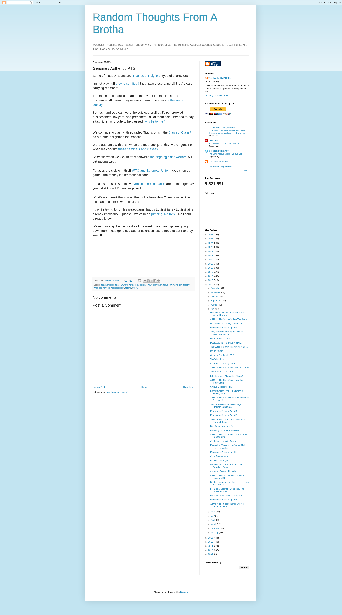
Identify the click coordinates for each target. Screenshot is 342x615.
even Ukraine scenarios (148, 184)
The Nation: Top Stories (220, 167)
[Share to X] (152, 281)
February (215, 528)
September (216, 300)
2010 (211, 550)
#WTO (135, 288)
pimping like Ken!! (164, 214)
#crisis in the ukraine (138, 285)
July (213, 309)
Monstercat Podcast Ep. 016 (223, 415)
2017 (211, 272)
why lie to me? (154, 121)
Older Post (188, 387)
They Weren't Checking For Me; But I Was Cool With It (227, 333)
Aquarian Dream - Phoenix (223, 471)
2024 (211, 243)
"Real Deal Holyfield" (146, 76)
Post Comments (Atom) (117, 392)
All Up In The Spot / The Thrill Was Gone (229, 367)
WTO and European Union (151, 170)
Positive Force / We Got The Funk (226, 495)
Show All (246, 171)
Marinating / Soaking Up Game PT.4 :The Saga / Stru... (227, 446)
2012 (211, 542)
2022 (211, 251)
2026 (211, 234)
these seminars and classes (138, 149)
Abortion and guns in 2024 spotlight (224, 143)
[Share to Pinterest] (158, 281)
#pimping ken (176, 285)
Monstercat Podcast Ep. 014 (223, 500)
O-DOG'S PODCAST (219, 151)
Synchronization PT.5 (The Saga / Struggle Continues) (226, 405)
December (216, 288)
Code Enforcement (219, 456)
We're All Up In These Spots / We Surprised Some (226, 465)
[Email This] (145, 281)
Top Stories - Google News (222, 127)
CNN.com (213, 140)
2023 (211, 247)
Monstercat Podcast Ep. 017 (223, 411)
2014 (211, 284)
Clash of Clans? (180, 132)
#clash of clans (107, 285)
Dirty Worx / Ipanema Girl (222, 426)
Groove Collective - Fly (221, 387)
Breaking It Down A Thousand (224, 430)
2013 (211, 538)
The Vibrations (217, 359)
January (215, 532)
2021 (211, 255)
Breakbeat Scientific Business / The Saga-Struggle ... (227, 490)
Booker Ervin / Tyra (219, 460)
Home (144, 387)
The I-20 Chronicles (218, 161)
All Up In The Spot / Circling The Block (228, 319)
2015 (211, 280)
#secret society (117, 288)
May (213, 516)
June (213, 511)
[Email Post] (139, 280)
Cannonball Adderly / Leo (222, 363)
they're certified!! (127, 83)
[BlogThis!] (148, 281)
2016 (211, 276)
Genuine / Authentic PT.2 (222, 355)
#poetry (186, 285)
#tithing (128, 288)
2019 (211, 264)
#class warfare (121, 285)
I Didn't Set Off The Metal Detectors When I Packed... (227, 314)
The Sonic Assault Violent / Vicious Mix (225, 154)
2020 (211, 259)
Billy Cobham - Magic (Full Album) (226, 376)
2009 (211, 554)
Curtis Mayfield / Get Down (223, 441)
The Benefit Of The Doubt (222, 372)
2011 (211, 546)
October (215, 296)
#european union (155, 285)
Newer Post (99, 387)
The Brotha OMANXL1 (219, 78)
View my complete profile (217, 95)
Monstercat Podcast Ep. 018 (223, 327)
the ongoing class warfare (168, 157)
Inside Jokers (216, 351)
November (216, 292)
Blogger (184, 592)
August (214, 305)
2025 (211, 239)
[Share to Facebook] (155, 281)
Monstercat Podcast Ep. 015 (223, 452)
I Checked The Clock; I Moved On (226, 323)
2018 (211, 268)
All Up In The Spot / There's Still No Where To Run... (227, 505)
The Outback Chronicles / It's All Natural (229, 347)
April (213, 520)
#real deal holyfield (102, 288)
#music (166, 285)
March (214, 524)
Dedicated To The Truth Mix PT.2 (226, 343)
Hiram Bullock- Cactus (221, 338)
